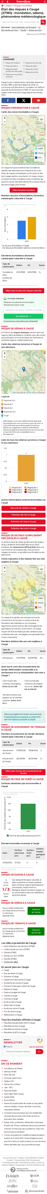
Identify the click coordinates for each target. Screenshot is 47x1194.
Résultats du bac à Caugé (14, 1026)
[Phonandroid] (35, 1191)
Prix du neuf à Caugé (12, 1011)
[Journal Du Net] (12, 1181)
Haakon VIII (9, 1081)
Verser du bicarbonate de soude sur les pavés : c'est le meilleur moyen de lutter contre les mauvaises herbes (23, 1106)
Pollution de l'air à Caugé (23, 515)
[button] (5, 118)
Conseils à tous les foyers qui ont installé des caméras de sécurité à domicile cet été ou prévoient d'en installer (23, 1116)
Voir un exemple (36, 1047)
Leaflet (14, 164)
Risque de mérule (32, 69)
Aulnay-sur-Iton (35, 30)
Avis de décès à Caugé (13, 973)
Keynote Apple (10, 1091)
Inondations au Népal (13, 1068)
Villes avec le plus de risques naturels (23, 291)
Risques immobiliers (23, 6)
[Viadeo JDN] (35, 1186)
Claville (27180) (10, 952)
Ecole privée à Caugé (12, 1002)
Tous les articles (19, 1160)
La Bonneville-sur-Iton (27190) (16, 949)
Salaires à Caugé (10, 989)
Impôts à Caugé (10, 996)
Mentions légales (8, 1165)
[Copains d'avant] (12, 1186)
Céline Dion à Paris (12, 1084)
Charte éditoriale (30, 1158)
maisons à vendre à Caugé (23, 719)
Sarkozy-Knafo (10, 1071)
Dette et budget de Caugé (15, 992)
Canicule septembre (13, 1078)
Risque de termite (32, 72)
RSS (27, 1160)
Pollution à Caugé (11, 976)
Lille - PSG (8, 1087)
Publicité (41, 1158)
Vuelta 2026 (9, 1097)
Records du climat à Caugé (23, 508)
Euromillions (9, 1100)
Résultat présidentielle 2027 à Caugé (19, 1023)
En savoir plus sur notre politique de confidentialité (21, 321)
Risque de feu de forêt (33, 63)
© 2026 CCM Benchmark (36, 1165)
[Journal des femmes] (12, 1176)
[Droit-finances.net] (35, 1181)
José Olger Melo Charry (14, 1094)
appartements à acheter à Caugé (21, 717)
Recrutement (35, 1160)
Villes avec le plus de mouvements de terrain (23, 772)
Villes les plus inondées (23, 190)
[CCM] (35, 1176)
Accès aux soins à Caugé (14, 1008)
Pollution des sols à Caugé (23, 528)
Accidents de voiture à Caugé (16, 983)
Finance (8, 1047)
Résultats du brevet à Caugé (16, 1029)
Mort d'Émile (9, 1075)
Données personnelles (10, 1163)
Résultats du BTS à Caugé (15, 1032)
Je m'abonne (22, 316)
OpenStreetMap (30, 164)
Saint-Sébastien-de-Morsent (24, 27)
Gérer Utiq (40, 1163)
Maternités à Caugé (12, 1005)
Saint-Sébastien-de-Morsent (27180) (19, 946)
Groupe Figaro (20, 1165)
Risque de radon (31, 66)
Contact (10, 1160)
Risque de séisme (12, 66)
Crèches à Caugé (11, 999)
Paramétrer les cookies (27, 1163)
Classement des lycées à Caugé (17, 980)
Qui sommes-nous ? (10, 1158)
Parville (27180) (10, 959)
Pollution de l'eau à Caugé (23, 521)
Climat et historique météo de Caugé (19, 986)
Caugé (6, 970)
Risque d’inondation (13, 63)
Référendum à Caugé (13, 1015)
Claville (23, 30)
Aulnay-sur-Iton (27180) (14, 956)
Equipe (21, 1158)
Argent (9, 6)
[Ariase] (12, 1191)
